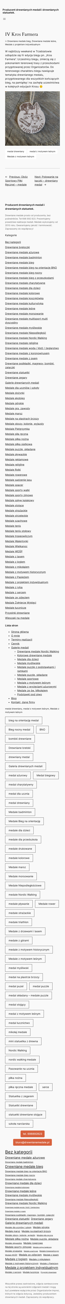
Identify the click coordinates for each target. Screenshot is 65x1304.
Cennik (15, 643)
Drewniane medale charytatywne (25, 283)
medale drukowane (20, 848)
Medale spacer (14, 485)
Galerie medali (20, 647)
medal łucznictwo (19, 1022)
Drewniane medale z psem (21, 358)
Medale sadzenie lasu (18, 479)
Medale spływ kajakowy (19, 500)
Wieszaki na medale (17, 617)
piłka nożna (15, 1077)
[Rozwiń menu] (4, 19)
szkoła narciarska (19, 1123)
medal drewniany (15, 151)
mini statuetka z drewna (23, 1041)
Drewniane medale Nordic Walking (26, 337)
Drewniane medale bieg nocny (23, 272)
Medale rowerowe (16, 474)
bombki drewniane (20, 738)
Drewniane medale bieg (19, 41)
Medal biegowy (46, 775)
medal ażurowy (18, 775)
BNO (42, 729)
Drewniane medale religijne (21, 343)
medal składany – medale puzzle (28, 995)
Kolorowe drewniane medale (34, 655)
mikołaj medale (18, 1032)
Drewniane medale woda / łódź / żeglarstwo (32, 348)
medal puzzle (41, 986)
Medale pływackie (16, 454)
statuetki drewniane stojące (25, 1114)
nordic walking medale (22, 1059)
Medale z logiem (15, 561)
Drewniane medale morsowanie (24, 313)
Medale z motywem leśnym (20, 156)
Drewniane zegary (16, 377)
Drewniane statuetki (17, 372)
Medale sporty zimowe (19, 495)
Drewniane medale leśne (44, 41)
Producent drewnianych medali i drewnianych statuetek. (31, 11)
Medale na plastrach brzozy (22, 418)
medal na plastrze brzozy (24, 977)
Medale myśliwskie (28, 663)
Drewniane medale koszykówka (24, 298)
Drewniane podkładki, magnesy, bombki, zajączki (29, 1215)
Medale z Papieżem (17, 577)
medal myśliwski (19, 967)
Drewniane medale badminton (23, 257)
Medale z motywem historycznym (25, 572)
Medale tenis (13, 525)
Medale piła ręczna (16, 433)
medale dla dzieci (19, 830)
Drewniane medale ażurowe (22, 252)
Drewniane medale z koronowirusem (27, 353)
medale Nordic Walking (23, 894)
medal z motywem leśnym (42, 151)
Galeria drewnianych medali (25, 766)
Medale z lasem (14, 556)
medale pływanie (19, 903)
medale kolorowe (19, 858)
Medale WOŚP (14, 551)
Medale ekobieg (15, 398)
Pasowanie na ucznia (21, 1068)
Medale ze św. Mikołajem (32, 690)
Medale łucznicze (15, 607)
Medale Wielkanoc (16, 546)
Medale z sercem (15, 592)
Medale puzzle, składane (20, 449)
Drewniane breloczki (17, 247)
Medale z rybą (14, 587)
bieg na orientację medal (24, 720)
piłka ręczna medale (21, 1087)
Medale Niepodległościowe (25, 885)
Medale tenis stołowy (18, 531)
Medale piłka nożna (17, 439)
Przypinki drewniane (17, 612)
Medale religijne (14, 464)
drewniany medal (19, 757)
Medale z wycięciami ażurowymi (36, 686)
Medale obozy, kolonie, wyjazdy (24, 423)
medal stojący (17, 1004)
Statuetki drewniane (21, 1105)
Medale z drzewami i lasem (25, 931)
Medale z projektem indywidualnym (22, 44)
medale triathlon (18, 922)
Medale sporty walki (17, 490)
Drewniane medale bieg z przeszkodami (29, 277)
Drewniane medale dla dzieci (22, 288)
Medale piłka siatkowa (18, 444)
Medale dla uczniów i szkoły (22, 387)
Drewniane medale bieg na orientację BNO (31, 267)
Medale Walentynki (16, 541)
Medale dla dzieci (28, 659)
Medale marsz (13, 413)
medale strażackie (20, 912)
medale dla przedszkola (23, 839)
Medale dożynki (14, 392)
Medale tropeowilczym (18, 536)
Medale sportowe (28, 678)
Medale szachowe (16, 520)
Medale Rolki (13, 469)
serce (45, 1087)
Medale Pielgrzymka (17, 428)
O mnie (15, 635)
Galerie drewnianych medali (22, 382)
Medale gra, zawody (17, 408)
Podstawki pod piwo (29, 694)
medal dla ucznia (19, 793)
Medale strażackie (16, 510)
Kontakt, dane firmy (23, 702)
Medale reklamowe (16, 459)
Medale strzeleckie (16, 515)
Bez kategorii (13, 242)
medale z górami (19, 940)
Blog (13, 698)
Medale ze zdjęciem (17, 597)
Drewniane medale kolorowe (22, 293)
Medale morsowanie (21, 876)
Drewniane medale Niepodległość (25, 332)
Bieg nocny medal (19, 729)
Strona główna (20, 631)
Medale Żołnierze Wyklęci (20, 602)
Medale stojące (14, 505)
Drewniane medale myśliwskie (23, 327)
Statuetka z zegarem (21, 1096)
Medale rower (47, 903)
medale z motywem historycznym (29, 949)
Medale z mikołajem (17, 566)
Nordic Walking (18, 1050)
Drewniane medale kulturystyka (24, 303)
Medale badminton (20, 812)
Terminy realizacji (21, 639)
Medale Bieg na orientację (24, 821)
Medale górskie (14, 403)
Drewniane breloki (20, 747)
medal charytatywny (21, 784)
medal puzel (16, 986)
